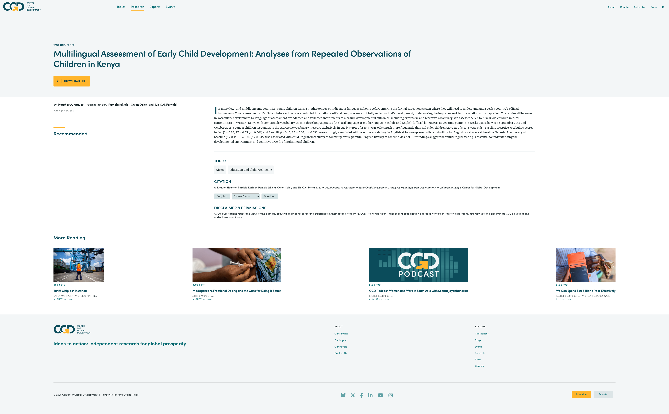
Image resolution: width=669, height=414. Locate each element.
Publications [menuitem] (482, 333)
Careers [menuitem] (479, 366)
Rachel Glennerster (381, 296)
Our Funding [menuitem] (341, 333)
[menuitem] (663, 7)
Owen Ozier (139, 104)
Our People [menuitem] (340, 346)
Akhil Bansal (200, 296)
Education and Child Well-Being (250, 169)
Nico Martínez (89, 296)
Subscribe (581, 394)
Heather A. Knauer (71, 104)
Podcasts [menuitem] (480, 353)
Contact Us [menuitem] (340, 353)
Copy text (222, 196)
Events (170, 7)
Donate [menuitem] (624, 7)
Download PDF (75, 81)
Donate (603, 394)
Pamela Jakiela (118, 104)
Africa (220, 169)
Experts (155, 7)
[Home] (58, 6)
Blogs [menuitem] (478, 340)
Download (269, 196)
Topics (121, 7)
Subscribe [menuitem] (639, 7)
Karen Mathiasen (63, 296)
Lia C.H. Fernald (165, 104)
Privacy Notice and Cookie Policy (120, 394)
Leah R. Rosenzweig (599, 296)
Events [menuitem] (478, 346)
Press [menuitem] (654, 7)
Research (137, 7)
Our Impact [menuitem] (340, 340)
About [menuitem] (611, 7)
